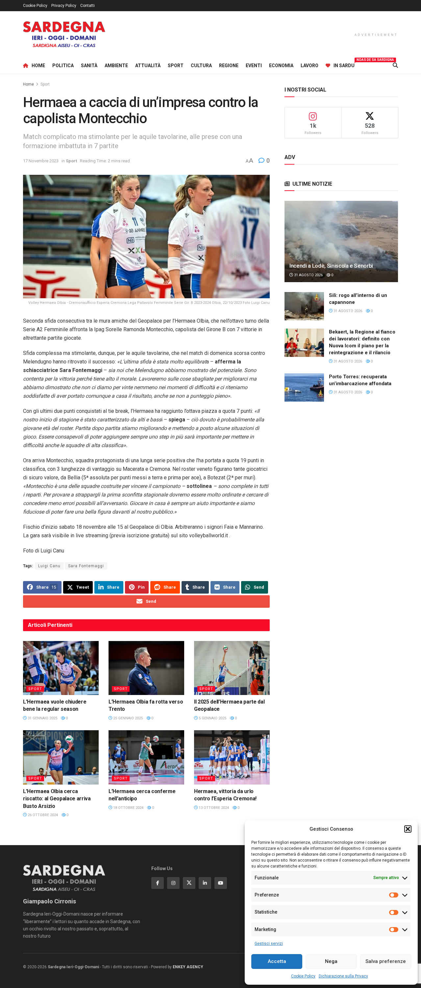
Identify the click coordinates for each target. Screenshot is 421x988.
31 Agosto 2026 (308, 275)
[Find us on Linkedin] (205, 883)
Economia (281, 65)
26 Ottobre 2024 (42, 815)
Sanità (89, 65)
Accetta (277, 961)
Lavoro (309, 65)
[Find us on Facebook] (157, 883)
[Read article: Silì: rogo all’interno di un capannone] (304, 306)
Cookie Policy (303, 976)
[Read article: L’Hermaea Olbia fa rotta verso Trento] (146, 668)
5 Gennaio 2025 (212, 718)
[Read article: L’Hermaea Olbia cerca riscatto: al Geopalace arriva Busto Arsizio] (61, 757)
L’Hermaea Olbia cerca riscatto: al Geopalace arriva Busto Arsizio (57, 798)
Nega (331, 961)
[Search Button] (395, 65)
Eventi (254, 65)
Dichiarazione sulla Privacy (343, 976)
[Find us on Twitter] (189, 883)
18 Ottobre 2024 (127, 808)
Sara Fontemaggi (86, 566)
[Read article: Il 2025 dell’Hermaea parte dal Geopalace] (232, 668)
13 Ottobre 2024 (213, 808)
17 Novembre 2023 (41, 160)
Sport (176, 65)
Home (38, 65)
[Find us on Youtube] (220, 883)
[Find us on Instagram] (173, 883)
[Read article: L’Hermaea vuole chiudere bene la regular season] (61, 668)
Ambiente (116, 65)
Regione (228, 65)
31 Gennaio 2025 (42, 718)
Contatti (87, 5)
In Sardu (344, 64)
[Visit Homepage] (64, 34)
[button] (408, 829)
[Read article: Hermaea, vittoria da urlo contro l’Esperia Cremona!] (232, 757)
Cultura (201, 65)
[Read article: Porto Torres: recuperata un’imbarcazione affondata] (304, 387)
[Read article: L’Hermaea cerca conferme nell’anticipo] (146, 757)
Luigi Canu (49, 566)
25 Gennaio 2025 (127, 718)
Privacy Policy (63, 5)
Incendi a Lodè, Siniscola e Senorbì (331, 265)
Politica (63, 65)
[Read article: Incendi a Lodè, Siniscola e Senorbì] (341, 241)
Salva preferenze (385, 961)
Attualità (148, 65)
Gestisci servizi (269, 943)
